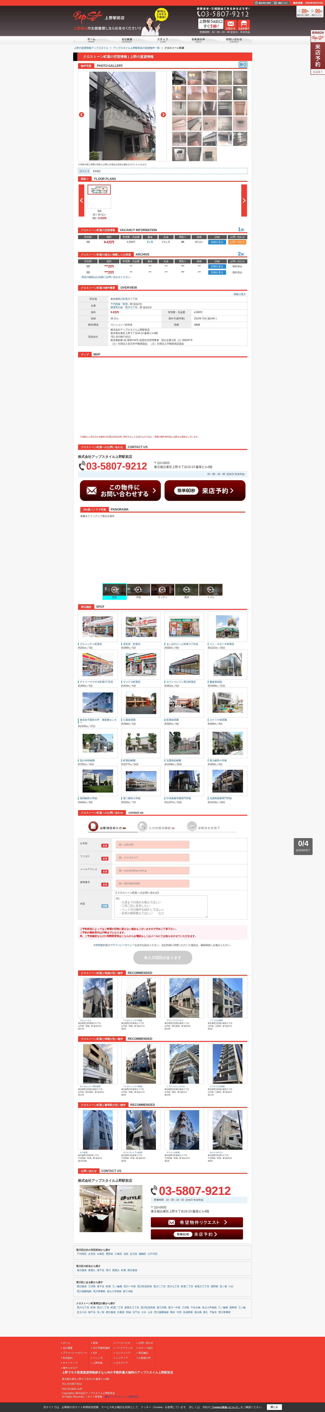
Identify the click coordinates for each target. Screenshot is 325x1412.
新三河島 (128, 1291)
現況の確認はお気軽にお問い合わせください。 (107, 277)
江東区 (118, 1254)
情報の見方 (240, 294)
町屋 (125, 304)
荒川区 (121, 298)
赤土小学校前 (114, 1291)
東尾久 (92, 1270)
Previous (81, 114)
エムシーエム (85, 1020)
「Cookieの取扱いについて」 (225, 1407)
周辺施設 (143, 1352)
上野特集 (98, 1362)
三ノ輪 (242, 1307)
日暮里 (121, 1312)
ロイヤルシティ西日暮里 (90, 1086)
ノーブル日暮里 (216, 1020)
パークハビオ (123, 1342)
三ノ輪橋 (117, 1286)
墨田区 (109, 1254)
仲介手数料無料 (101, 1348)
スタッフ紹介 (145, 1348)
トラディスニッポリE (175, 1086)
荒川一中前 (130, 1286)
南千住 (100, 1270)
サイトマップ (70, 1362)
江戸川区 (152, 1254)
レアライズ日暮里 (217, 1086)
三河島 (92, 1286)
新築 (95, 1342)
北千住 (136, 1312)
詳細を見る (217, 242)
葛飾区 (142, 1254)
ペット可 (98, 1357)
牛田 (179, 1312)
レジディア (122, 1357)
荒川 (127, 298)
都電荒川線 (117, 307)
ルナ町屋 (83, 1152)
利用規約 (100, 945)
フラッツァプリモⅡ (174, 1020)
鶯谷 (172, 1312)
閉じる (274, 1407)
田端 (128, 1312)
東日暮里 (82, 1270)
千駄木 (213, 1312)
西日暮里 (132, 1270)
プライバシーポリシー (122, 945)
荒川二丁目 (159, 1286)
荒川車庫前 (99, 1291)
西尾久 (116, 1270)
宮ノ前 (223, 1286)
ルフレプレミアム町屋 (132, 1152)
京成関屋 (188, 1312)
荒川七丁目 (131, 307)
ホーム (66, 1342)
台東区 (100, 1254)
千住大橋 (195, 1307)
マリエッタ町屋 (173, 1152)
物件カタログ (70, 1367)
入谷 (150, 1312)
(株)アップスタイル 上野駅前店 (122, 1396)
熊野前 (214, 1286)
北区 (126, 1254)
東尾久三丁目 (202, 1286)
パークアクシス (124, 1348)
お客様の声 (144, 1357)
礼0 (95, 1352)
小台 (231, 1286)
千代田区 (82, 1254)
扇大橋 (198, 1312)
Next (163, 114)
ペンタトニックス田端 (132, 1020)
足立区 (133, 1254)
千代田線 (115, 304)
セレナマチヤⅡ (216, 1152)
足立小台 (82, 1312)
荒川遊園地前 (84, 1291)
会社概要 (68, 1348)
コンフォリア (123, 1352)
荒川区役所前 (144, 1286)
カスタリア (122, 1362)
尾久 (205, 1312)
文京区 (92, 1254)
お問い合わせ (237, 242)
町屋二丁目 (187, 1286)
